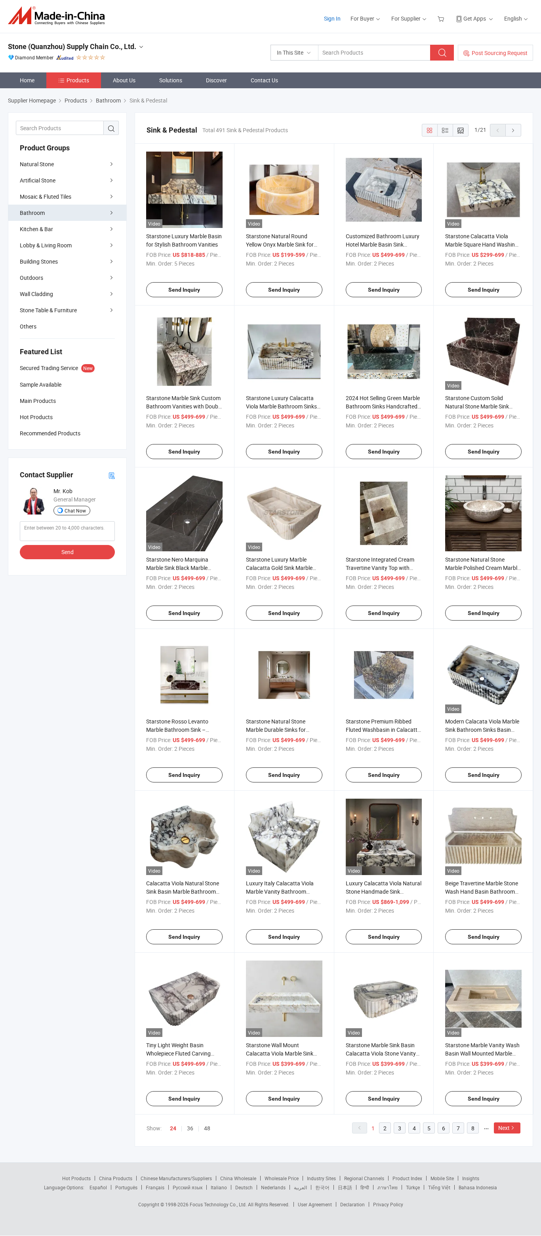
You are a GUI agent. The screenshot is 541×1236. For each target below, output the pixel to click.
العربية (300, 1187)
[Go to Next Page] (513, 130)
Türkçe (413, 1187)
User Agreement (315, 1204)
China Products (115, 1178)
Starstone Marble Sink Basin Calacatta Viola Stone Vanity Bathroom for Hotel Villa (381, 1053)
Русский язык (187, 1187)
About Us (124, 80)
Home (27, 80)
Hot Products (76, 1178)
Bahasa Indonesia (478, 1187)
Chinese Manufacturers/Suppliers (176, 1178)
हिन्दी (364, 1187)
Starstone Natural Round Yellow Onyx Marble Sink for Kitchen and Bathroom (280, 244)
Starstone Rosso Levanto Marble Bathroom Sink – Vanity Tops (177, 730)
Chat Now (75, 510)
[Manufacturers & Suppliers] (59, 15)
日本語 (345, 1187)
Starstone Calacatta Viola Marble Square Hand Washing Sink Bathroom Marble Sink (481, 244)
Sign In (332, 18)
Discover (216, 80)
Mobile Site (442, 1178)
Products (78, 80)
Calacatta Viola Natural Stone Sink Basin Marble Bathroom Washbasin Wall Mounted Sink (183, 891)
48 (207, 1128)
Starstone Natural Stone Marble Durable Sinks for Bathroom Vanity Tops (276, 730)
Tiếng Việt (439, 1187)
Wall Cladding (36, 294)
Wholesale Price (282, 1178)
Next (504, 1128)
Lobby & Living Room (46, 245)
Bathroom (32, 212)
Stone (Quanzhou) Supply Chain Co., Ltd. (72, 46)
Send (67, 552)
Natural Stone (37, 164)
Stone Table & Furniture (48, 310)
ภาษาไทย (387, 1187)
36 (190, 1128)
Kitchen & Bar (36, 229)
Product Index (407, 1178)
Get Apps (474, 18)
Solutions (170, 80)
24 (173, 1128)
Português (126, 1187)
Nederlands (273, 1187)
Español (98, 1187)
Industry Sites (321, 1178)
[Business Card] (112, 475)
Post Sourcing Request (500, 53)
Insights (470, 1178)
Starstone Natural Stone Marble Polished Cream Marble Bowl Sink (482, 568)
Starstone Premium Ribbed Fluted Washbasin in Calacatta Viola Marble (383, 730)
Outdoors (31, 277)
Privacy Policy (388, 1204)
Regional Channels (364, 1178)
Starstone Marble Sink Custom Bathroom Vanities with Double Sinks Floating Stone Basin (184, 406)
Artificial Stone (37, 180)
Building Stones (39, 261)
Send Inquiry (184, 290)
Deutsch (244, 1187)
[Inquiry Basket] (442, 18)
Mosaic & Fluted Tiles (45, 196)
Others (28, 326)
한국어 (322, 1187)
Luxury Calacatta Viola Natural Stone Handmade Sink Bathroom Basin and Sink (383, 891)
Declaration (352, 1204)
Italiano (219, 1187)
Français (155, 1187)
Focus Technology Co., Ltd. (219, 1204)
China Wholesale (238, 1178)
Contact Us (264, 80)
